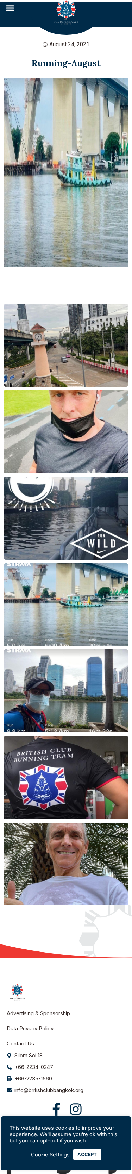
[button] (10, 8)
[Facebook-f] (56, 1109)
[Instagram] (75, 1109)
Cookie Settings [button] (50, 1155)
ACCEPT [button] (87, 1154)
